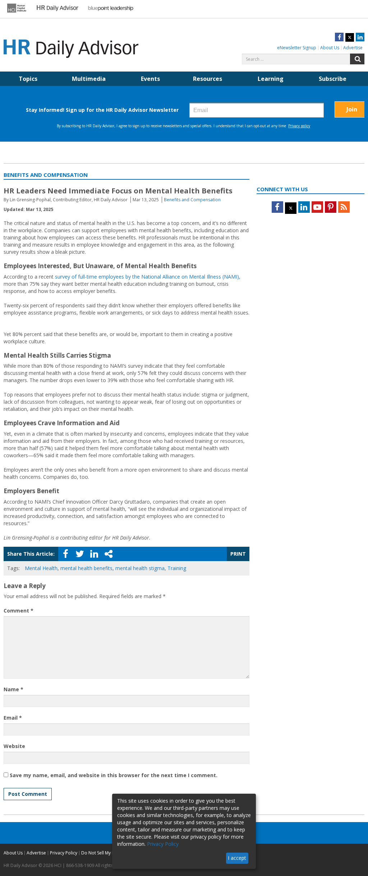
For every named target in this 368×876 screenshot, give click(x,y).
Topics (28, 79)
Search (357, 59)
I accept (237, 857)
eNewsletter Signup (296, 48)
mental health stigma (140, 568)
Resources (207, 79)
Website (14, 746)
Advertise (353, 48)
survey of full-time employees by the (98, 276)
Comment (18, 610)
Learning (271, 79)
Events (150, 79)
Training (176, 568)
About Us (329, 48)
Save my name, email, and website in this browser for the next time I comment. (113, 775)
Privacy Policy (63, 853)
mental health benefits (86, 568)
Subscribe (332, 79)
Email (13, 717)
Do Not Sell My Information (108, 853)
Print (238, 553)
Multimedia (89, 79)
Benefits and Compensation (192, 200)
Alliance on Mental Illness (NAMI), (200, 276)
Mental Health (41, 568)
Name (13, 689)
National (151, 276)
